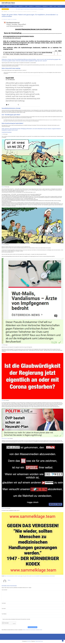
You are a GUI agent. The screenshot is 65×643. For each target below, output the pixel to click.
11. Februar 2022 (5, 19)
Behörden (31, 6)
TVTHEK (15, 6)
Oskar (3, 400)
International (37, 6)
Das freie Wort (9, 6)
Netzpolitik (45, 6)
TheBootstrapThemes (39, 641)
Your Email (3, 608)
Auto (55, 6)
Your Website (4, 613)
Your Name (4, 603)
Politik (26, 6)
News (9, 580)
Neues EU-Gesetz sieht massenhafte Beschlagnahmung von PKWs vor (28, 9)
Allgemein (20, 6)
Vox (2, 134)
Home (4, 6)
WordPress (29, 641)
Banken (51, 6)
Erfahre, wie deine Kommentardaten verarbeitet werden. (32, 629)
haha (2, 244)
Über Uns (59, 6)
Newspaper (14, 19)
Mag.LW (3, 186)
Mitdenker (3, 508)
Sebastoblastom (5, 438)
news (12, 19)
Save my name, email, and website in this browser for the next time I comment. (16, 619)
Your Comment (4, 589)
